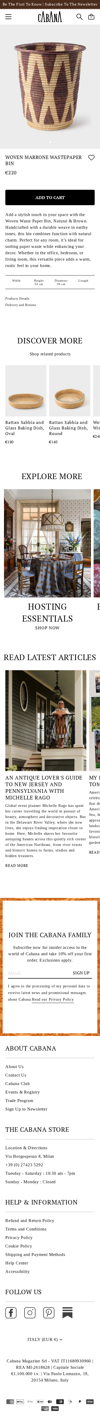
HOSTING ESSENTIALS (47, 612)
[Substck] (67, 1312)
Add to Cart (50, 197)
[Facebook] (11, 1312)
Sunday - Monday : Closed (30, 1182)
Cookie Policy (18, 1246)
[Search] (79, 17)
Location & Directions (26, 1148)
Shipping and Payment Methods (35, 1254)
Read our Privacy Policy (53, 999)
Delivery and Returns (21, 305)
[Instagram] (29, 1312)
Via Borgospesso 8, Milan (29, 1156)
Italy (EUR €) (42, 1339)
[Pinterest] (48, 1312)
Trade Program (19, 1100)
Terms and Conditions (26, 1229)
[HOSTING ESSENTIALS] (47, 543)
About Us (14, 1066)
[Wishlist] (91, 161)
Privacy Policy (19, 1237)
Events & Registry (22, 1092)
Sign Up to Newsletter (26, 1109)
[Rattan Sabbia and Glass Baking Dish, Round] (69, 390)
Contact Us (15, 1075)
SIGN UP (81, 973)
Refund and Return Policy (29, 1220)
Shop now (47, 628)
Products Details (17, 298)
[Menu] (8, 17)
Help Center (16, 1263)
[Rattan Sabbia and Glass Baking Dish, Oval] (25, 390)
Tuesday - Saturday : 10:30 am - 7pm (40, 1173)
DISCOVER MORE (50, 340)
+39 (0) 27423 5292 (24, 1165)
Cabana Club (17, 1083)
